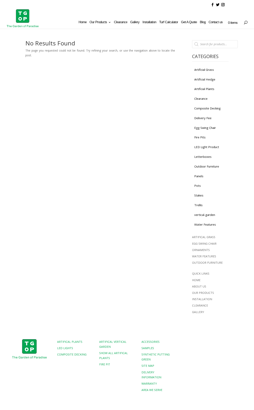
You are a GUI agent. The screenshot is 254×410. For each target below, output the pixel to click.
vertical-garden (204, 215)
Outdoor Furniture (206, 166)
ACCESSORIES (150, 342)
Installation (149, 22)
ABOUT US (199, 286)
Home (83, 22)
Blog (203, 22)
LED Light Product (206, 147)
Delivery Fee (203, 118)
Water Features (205, 224)
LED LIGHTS (65, 348)
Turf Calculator (168, 22)
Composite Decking (207, 108)
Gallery (135, 22)
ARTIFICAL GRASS (203, 237)
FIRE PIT (104, 364)
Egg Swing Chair (205, 128)
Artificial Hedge (204, 79)
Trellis (198, 205)
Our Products (98, 22)
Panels (198, 176)
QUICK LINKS (200, 273)
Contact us (216, 22)
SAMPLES (147, 348)
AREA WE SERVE (151, 390)
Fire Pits (200, 137)
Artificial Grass (204, 70)
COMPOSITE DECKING (72, 354)
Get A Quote (189, 22)
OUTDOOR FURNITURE (207, 262)
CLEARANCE (200, 305)
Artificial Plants (204, 89)
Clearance (120, 22)
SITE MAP (147, 366)
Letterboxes (203, 157)
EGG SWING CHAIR (204, 243)
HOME (196, 280)
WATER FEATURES (204, 256)
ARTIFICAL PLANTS (69, 342)
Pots (197, 186)
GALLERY (198, 312)
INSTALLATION (202, 299)
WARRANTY (149, 383)
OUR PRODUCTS (203, 293)
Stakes (198, 195)
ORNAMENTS (201, 250)
